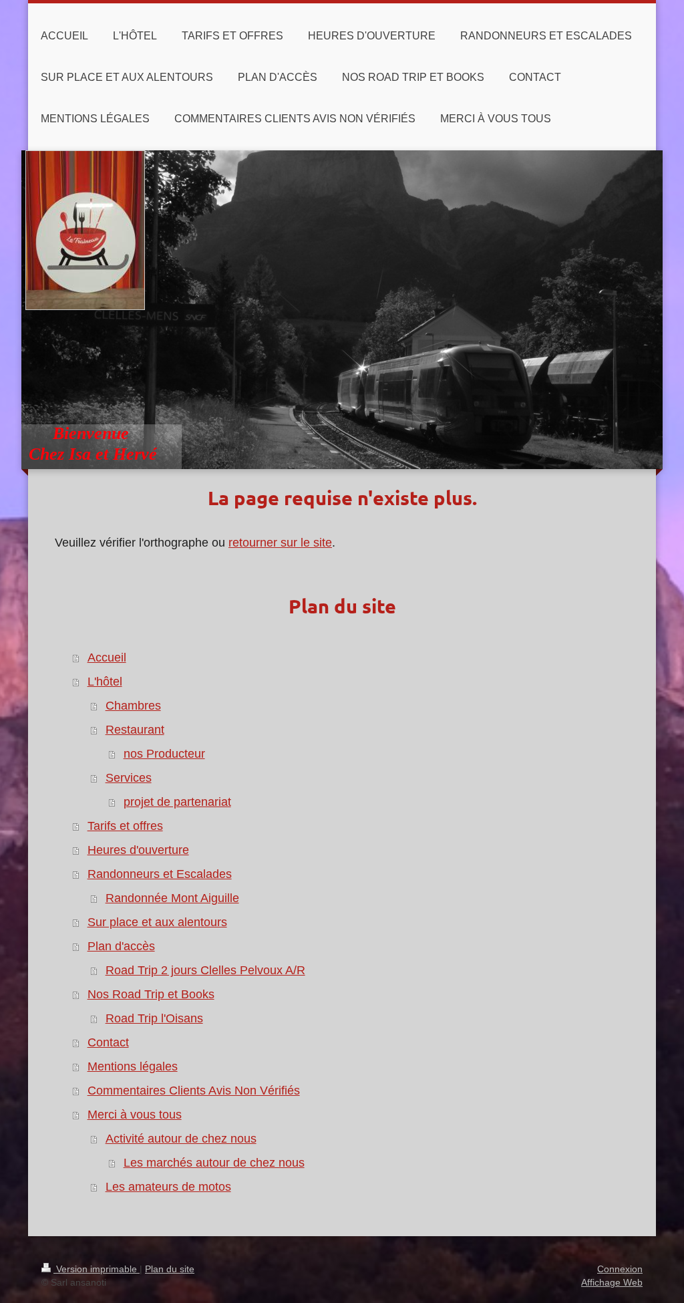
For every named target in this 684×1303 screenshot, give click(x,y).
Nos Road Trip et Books (151, 994)
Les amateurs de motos (168, 1186)
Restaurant (135, 729)
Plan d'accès (121, 946)
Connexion (620, 1269)
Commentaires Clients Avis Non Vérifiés (194, 1090)
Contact (108, 1042)
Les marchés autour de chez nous (214, 1162)
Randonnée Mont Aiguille (172, 898)
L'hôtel (105, 681)
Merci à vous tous (135, 1114)
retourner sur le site (280, 542)
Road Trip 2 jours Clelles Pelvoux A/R (205, 970)
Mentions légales (133, 1066)
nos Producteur (164, 753)
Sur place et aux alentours (157, 922)
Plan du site (169, 1269)
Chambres (133, 705)
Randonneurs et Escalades (160, 874)
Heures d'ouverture (138, 850)
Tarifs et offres (125, 826)
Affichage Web (612, 1282)
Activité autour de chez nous (181, 1138)
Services (129, 777)
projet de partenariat (177, 802)
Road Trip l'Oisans (154, 1018)
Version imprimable (96, 1269)
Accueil (107, 657)
